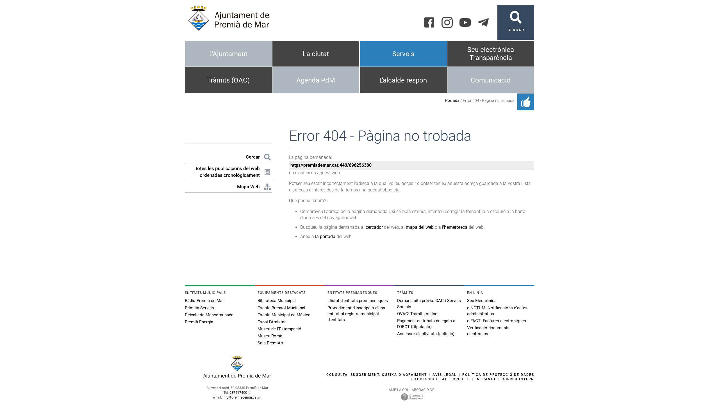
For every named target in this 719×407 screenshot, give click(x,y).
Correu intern (518, 379)
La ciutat (316, 54)
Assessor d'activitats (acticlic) (425, 333)
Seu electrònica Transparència (490, 54)
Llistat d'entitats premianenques (357, 300)
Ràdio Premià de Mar (204, 300)
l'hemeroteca (454, 227)
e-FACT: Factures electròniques (496, 320)
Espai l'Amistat (272, 321)
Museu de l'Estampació (279, 328)
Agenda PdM (315, 80)
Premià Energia (199, 321)
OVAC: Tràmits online (417, 313)
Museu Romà (270, 336)
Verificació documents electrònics (488, 330)
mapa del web (420, 227)
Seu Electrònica (482, 300)
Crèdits (461, 379)
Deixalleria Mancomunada (209, 314)
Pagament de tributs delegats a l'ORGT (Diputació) (426, 323)
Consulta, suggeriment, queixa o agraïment (376, 375)
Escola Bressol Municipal (281, 307)
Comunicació (491, 80)
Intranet (485, 379)
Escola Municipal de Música (284, 314)
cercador (374, 227)
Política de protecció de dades (498, 375)
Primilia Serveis (199, 307)
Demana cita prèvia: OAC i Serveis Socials (429, 303)
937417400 (238, 393)
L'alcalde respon (403, 80)
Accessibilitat (430, 379)
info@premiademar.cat (240, 397)
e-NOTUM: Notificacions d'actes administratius (497, 310)
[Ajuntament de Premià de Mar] (237, 376)
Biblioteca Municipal (277, 300)
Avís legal (445, 375)
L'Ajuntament (228, 54)
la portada (325, 236)
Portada (452, 100)
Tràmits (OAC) (228, 80)
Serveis (403, 54)
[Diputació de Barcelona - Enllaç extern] (412, 397)
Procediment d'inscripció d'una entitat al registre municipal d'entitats (356, 313)
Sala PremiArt (270, 343)
